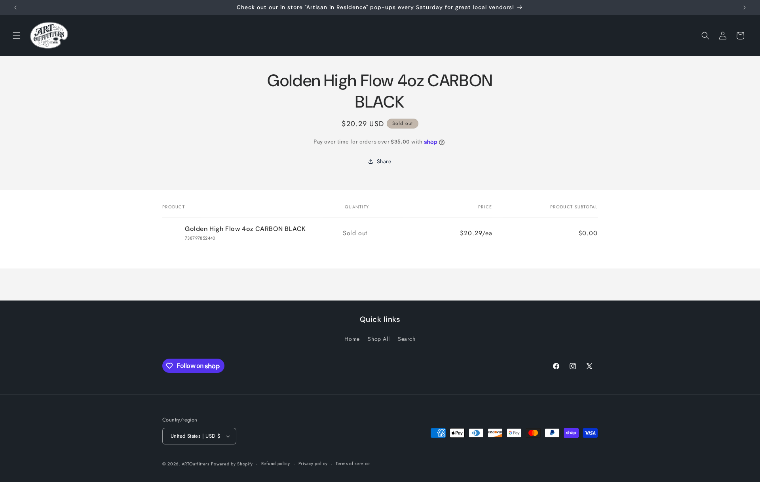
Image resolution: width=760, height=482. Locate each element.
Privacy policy (313, 463)
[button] (16, 35)
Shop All (379, 339)
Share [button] (384, 161)
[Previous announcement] (15, 7)
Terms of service (353, 463)
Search (407, 339)
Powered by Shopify (232, 464)
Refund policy (275, 463)
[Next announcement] (744, 7)
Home (351, 339)
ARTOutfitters (195, 464)
